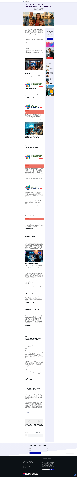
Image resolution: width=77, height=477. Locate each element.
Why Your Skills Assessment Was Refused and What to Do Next (52, 82)
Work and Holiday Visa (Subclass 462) (52, 75)
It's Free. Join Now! (51, 469)
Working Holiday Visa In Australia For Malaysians (51, 66)
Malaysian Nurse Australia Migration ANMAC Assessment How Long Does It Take (38, 423)
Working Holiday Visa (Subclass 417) (51, 68)
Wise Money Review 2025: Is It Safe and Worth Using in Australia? (52, 79)
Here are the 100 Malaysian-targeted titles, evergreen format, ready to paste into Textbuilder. (29, 423)
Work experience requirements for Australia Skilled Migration (51, 72)
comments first (41, 432)
